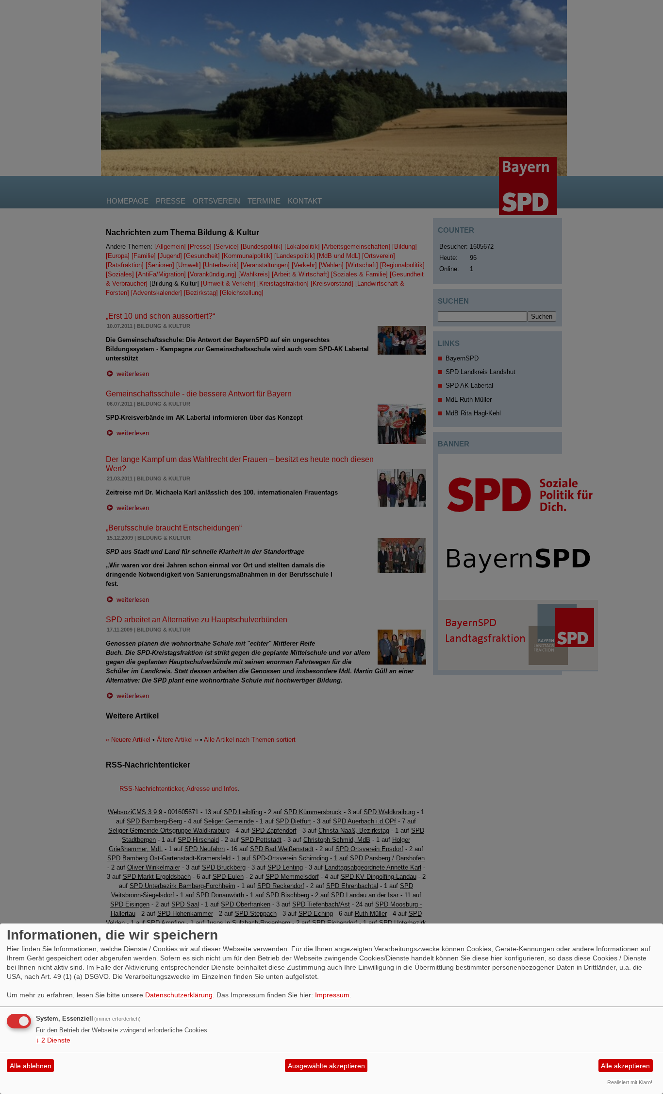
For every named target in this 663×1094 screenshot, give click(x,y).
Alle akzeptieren (625, 1066)
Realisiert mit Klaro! (629, 1082)
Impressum (332, 995)
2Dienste (53, 1040)
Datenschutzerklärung (179, 995)
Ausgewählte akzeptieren (326, 1066)
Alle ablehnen (30, 1066)
